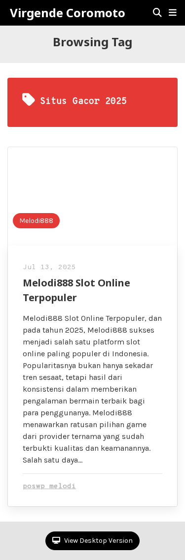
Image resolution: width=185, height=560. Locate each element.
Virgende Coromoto (67, 13)
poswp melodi (49, 486)
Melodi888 (36, 221)
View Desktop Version (98, 540)
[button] (173, 12)
